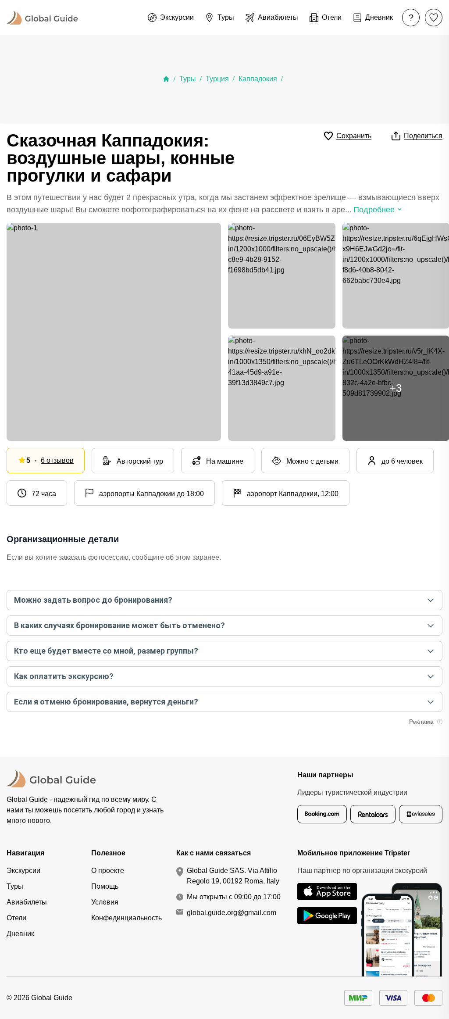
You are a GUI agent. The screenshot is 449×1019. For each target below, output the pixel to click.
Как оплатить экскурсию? (64, 676)
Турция (217, 78)
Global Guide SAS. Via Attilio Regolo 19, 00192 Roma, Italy (233, 876)
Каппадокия (258, 78)
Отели (16, 918)
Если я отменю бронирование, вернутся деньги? (106, 701)
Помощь (104, 886)
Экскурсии (23, 870)
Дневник (20, 933)
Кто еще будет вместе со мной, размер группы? (106, 650)
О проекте (107, 870)
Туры (187, 78)
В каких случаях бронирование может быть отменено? (119, 625)
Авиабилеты (27, 902)
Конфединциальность (126, 918)
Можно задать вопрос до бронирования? (93, 599)
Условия (104, 902)
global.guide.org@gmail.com (231, 912)
